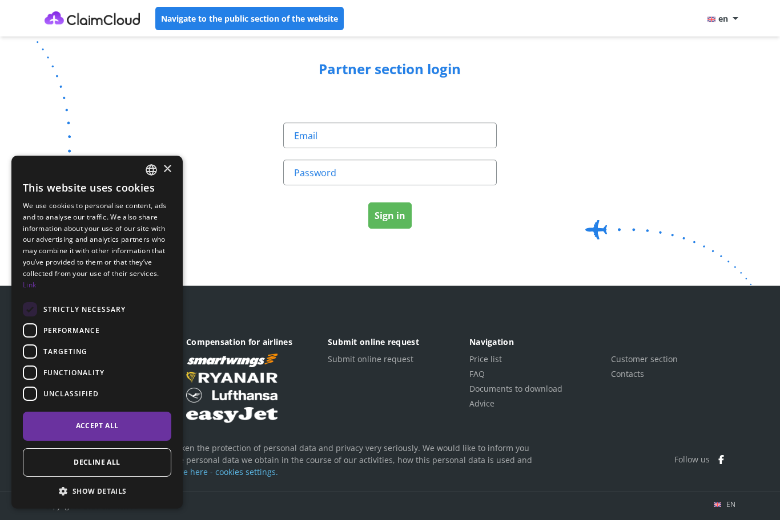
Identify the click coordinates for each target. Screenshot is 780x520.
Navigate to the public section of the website (249, 18)
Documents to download (515, 388)
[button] (97, 490)
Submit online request (370, 359)
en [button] (723, 18)
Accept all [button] (97, 425)
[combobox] (151, 170)
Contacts (627, 373)
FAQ (477, 373)
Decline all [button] (97, 462)
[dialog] (97, 332)
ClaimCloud (92, 18)
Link (29, 285)
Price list (485, 359)
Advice (481, 403)
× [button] (167, 169)
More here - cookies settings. (223, 471)
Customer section (644, 359)
